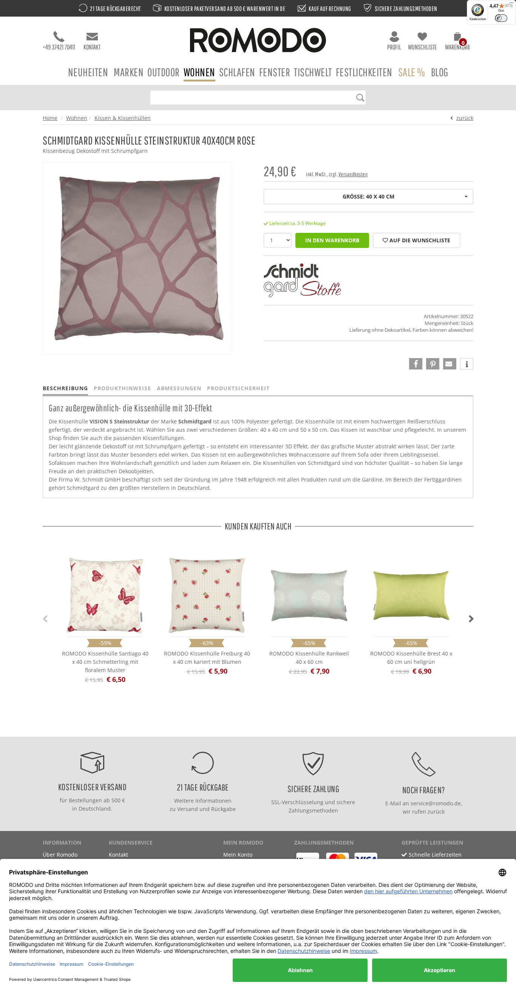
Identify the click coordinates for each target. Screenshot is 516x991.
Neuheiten (88, 71)
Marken (129, 71)
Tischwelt (313, 71)
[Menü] (511, 4)
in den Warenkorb (332, 240)
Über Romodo (60, 854)
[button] (457, 42)
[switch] (501, 18)
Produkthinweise (122, 388)
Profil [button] (394, 47)
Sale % (411, 71)
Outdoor (163, 71)
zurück (464, 118)
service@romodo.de (436, 803)
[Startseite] (258, 41)
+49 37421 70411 (59, 47)
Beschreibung (65, 388)
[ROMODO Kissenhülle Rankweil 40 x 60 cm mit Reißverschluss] (309, 595)
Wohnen (199, 71)
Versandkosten (353, 174)
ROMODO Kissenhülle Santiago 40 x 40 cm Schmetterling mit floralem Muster (105, 662)
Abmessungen (179, 388)
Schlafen (237, 71)
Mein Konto (237, 854)
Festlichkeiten (364, 71)
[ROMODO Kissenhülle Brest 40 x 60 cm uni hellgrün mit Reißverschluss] (411, 595)
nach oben (256, 729)
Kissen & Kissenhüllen (122, 118)
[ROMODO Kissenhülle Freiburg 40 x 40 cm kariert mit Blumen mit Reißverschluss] (207, 595)
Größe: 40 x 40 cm (368, 196)
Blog (439, 71)
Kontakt (91, 47)
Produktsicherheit (238, 388)
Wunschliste (422, 47)
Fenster (274, 71)
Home (50, 118)
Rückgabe (223, 808)
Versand (187, 808)
